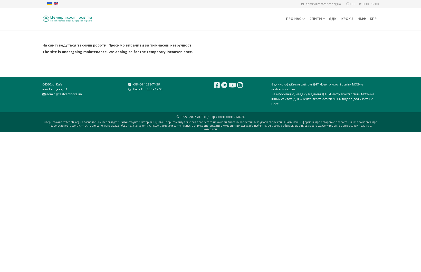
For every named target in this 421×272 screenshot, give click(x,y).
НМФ (361, 18)
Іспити (315, 18)
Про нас (293, 18)
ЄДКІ (333, 18)
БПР (373, 18)
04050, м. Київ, (52, 84)
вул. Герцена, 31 (54, 89)
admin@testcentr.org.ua (323, 4)
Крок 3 (347, 18)
